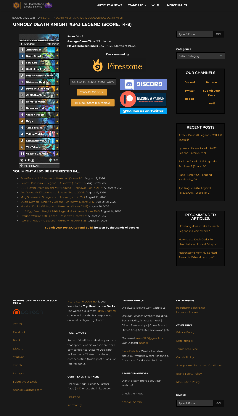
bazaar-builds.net (187, 312)
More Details (130, 351)
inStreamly (74, 405)
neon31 (45, 17)
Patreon (211, 82)
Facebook (19, 332)
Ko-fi (211, 103)
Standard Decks (84, 17)
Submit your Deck (25, 381)
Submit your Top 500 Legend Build (69, 227)
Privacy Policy (185, 332)
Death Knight (64, 17)
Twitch (17, 365)
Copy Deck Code (92, 92)
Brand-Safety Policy (189, 373)
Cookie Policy (185, 357)
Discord (189, 82)
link (78, 388)
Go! (218, 34)
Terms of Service (187, 349)
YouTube (18, 357)
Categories (183, 49)
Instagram (19, 373)
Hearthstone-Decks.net (82, 301)
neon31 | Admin (132, 402)
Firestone (73, 397)
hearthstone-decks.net (190, 307)
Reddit (189, 99)
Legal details (184, 340)
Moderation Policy (188, 382)
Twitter (189, 90)
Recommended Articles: (200, 217)
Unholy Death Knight (110, 17)
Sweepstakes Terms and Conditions (199, 365)
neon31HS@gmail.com (27, 389)
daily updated (107, 311)
